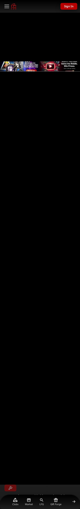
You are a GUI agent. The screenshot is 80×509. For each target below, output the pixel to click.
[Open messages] (10, 488)
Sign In (68, 6)
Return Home (9, 83)
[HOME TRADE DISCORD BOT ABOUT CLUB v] (6, 6)
